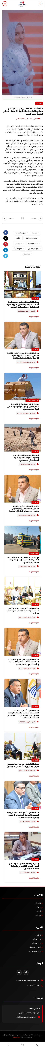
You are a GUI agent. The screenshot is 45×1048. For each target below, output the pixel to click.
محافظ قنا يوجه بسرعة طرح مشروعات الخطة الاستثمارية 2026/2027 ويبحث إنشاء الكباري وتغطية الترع (23, 662)
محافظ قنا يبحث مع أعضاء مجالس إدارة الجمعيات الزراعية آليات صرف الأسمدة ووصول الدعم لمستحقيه (23, 815)
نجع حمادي (26, 253)
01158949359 (33, 985)
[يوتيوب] (19, 972)
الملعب (38, 911)
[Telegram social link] (5, 256)
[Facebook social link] (5, 232)
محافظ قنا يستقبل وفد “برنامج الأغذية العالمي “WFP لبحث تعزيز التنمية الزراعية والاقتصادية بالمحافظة (23, 355)
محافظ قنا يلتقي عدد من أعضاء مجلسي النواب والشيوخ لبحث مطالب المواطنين (22, 765)
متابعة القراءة (34, 367)
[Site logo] (23, 3)
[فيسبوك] (26, 972)
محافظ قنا (18, 243)
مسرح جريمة (34, 553)
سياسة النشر (36, 943)
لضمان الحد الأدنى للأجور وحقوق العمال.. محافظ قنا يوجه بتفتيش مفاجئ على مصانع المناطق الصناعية (24, 509)
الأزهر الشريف (33, 243)
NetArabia (16, 1037)
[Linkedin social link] (5, 250)
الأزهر (18, 238)
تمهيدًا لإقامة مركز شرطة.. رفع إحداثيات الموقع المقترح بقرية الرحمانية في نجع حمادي (26, 457)
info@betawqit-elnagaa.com (27, 980)
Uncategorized (32, 400)
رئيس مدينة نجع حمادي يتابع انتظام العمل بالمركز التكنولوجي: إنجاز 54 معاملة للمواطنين (24, 866)
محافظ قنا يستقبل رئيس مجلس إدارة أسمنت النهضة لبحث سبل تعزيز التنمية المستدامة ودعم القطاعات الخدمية (23, 304)
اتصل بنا (38, 935)
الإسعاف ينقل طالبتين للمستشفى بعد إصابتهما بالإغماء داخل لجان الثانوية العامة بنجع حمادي (23, 560)
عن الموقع (37, 939)
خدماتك (38, 907)
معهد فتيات (18, 248)
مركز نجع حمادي (33, 248)
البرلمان (38, 915)
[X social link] (5, 238)
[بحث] (40, 3)
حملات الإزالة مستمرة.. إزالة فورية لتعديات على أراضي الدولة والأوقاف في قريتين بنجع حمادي (23, 406)
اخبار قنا (34, 232)
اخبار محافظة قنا (31, 238)
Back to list (22, 218)
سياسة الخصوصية (34, 951)
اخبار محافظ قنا (20, 232)
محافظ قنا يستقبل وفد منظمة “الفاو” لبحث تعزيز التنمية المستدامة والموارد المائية (23, 611)
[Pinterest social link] (5, 244)
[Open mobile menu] (4, 3)
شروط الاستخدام (35, 947)
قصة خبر (39, 103)
